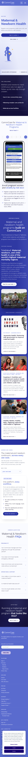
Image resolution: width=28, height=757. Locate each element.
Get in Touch (13, 130)
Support (3, 696)
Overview (3, 663)
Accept (14, 747)
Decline (14, 751)
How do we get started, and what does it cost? (10, 590)
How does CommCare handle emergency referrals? (9, 558)
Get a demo (13, 39)
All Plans (3, 688)
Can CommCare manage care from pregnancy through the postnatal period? (11, 549)
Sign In (2, 661)
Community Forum (5, 703)
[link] (7, 137)
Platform (4, 658)
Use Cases (3, 679)
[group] (14, 174)
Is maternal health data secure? (10, 583)
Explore (3, 675)
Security (4, 665)
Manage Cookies (14, 744)
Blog (2, 733)
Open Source (5, 669)
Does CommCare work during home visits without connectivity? (11, 565)
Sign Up (3, 722)
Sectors (3, 677)
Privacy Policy (17, 741)
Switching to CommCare (7, 724)
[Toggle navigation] (25, 3)
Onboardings (4, 711)
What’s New (4, 671)
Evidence (4, 667)
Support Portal (4, 705)
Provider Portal (5, 715)
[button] (11, 471)
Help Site (3, 701)
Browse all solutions (10, 513)
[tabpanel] (14, 174)
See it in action (13, 35)
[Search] (21, 2)
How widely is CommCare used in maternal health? (11, 577)
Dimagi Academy (5, 699)
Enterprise (3, 690)
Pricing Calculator (5, 692)
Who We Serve (4, 681)
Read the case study (8, 284)
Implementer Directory (6, 714)
